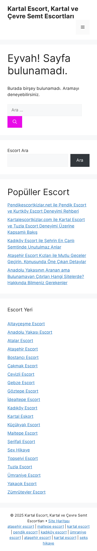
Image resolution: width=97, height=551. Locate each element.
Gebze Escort (21, 382)
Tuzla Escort (19, 466)
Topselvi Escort (22, 458)
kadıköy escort (54, 532)
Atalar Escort (20, 340)
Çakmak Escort (22, 365)
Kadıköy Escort (22, 407)
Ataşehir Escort (22, 349)
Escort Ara (17, 150)
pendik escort (25, 532)
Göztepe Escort (22, 391)
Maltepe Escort (22, 433)
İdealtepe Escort (23, 399)
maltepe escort (50, 526)
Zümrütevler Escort (26, 492)
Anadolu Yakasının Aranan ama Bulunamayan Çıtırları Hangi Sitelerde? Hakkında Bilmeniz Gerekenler (45, 276)
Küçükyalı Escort (23, 424)
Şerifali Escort (21, 441)
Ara (79, 160)
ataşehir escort (20, 526)
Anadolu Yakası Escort (29, 332)
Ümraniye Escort (24, 475)
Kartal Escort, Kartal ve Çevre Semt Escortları (42, 12)
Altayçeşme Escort (26, 323)
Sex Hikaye (18, 450)
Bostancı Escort (23, 357)
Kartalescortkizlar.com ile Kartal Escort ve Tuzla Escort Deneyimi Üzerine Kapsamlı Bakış (46, 226)
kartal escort (78, 526)
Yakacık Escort (22, 483)
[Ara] (14, 122)
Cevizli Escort (20, 374)
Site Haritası (59, 521)
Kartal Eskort (20, 416)
